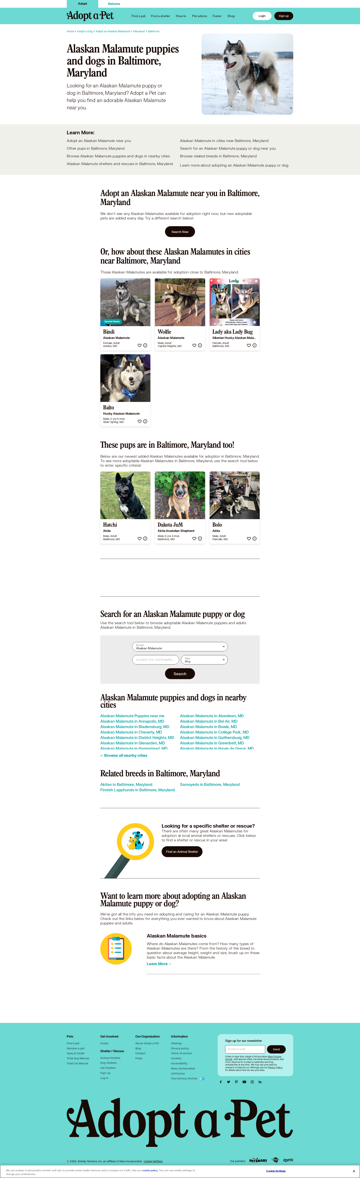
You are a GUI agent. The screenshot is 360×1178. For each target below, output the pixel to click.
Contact (140, 1053)
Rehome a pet (75, 1048)
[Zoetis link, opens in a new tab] (288, 1160)
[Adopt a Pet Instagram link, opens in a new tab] (253, 1082)
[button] (139, 345)
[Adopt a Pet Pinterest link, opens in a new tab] (237, 1082)
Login (262, 15)
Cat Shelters (108, 1067)
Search (180, 673)
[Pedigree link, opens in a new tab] (275, 1160)
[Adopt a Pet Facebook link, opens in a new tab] (222, 1082)
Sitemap (176, 1043)
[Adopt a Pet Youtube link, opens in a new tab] (245, 1082)
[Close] (354, 1171)
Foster (217, 16)
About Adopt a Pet (146, 1043)
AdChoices (178, 1073)
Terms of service (181, 1053)
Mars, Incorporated (183, 1068)
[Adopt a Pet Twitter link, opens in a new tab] (229, 1082)
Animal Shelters (110, 1057)
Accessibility (179, 1063)
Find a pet (73, 1043)
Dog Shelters (108, 1062)
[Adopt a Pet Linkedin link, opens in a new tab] (260, 1082)
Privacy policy (180, 1048)
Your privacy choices (184, 1078)
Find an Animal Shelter (182, 851)
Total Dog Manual (78, 1058)
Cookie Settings (153, 1161)
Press (138, 1058)
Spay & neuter (76, 1053)
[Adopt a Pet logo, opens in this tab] (180, 1126)
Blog (138, 1048)
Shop (231, 16)
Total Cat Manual (77, 1063)
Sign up (284, 15)
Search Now (180, 231)
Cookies (176, 1058)
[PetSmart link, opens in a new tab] (258, 1160)
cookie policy (150, 1170)
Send (276, 1049)
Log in (104, 1078)
